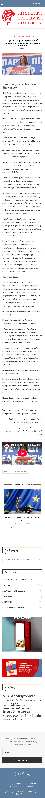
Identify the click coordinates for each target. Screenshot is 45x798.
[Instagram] (36, 3)
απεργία (7, 472)
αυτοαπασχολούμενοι (16, 708)
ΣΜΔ (15, 704)
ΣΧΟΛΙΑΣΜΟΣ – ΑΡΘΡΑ (23, 608)
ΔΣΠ (12, 696)
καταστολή (11, 715)
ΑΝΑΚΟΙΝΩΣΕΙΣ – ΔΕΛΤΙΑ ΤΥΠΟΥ (23, 580)
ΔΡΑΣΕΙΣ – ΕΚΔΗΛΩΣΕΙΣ (23, 591)
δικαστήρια (24, 712)
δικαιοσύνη (9, 711)
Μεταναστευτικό (33, 700)
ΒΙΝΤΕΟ (13, 37)
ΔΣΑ (6, 696)
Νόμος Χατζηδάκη (21, 472)
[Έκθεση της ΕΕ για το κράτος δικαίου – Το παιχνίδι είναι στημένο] (22, 501)
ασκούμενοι (23, 705)
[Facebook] (33, 3)
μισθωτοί (6, 719)
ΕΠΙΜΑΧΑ (23, 596)
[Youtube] (39, 3)
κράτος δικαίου (31, 716)
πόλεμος (17, 719)
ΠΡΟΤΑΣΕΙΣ (23, 602)
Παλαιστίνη (6, 705)
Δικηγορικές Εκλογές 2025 (19, 698)
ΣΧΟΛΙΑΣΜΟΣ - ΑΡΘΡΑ (26, 37)
